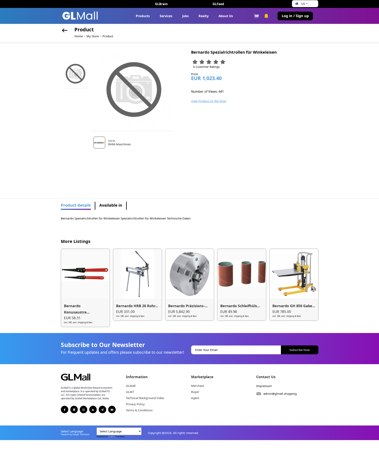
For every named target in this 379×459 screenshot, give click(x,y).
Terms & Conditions (139, 410)
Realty (204, 16)
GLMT (130, 392)
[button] (300, 3)
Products (143, 16)
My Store (92, 36)
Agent (195, 398)
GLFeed (218, 4)
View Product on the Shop (208, 101)
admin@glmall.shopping (280, 394)
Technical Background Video (145, 398)
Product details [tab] (76, 205)
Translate (120, 436)
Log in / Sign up (295, 15)
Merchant (197, 386)
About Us (226, 16)
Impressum (264, 386)
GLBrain (161, 4)
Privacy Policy (135, 404)
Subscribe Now (299, 350)
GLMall (131, 386)
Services (166, 16)
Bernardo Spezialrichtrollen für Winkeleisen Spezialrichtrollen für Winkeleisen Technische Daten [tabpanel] (125, 218)
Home (78, 36)
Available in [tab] (110, 205)
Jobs (185, 16)
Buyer (195, 392)
